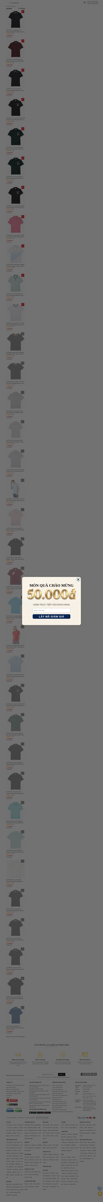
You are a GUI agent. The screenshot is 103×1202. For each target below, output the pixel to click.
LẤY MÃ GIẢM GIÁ (51, 616)
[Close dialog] (78, 579)
